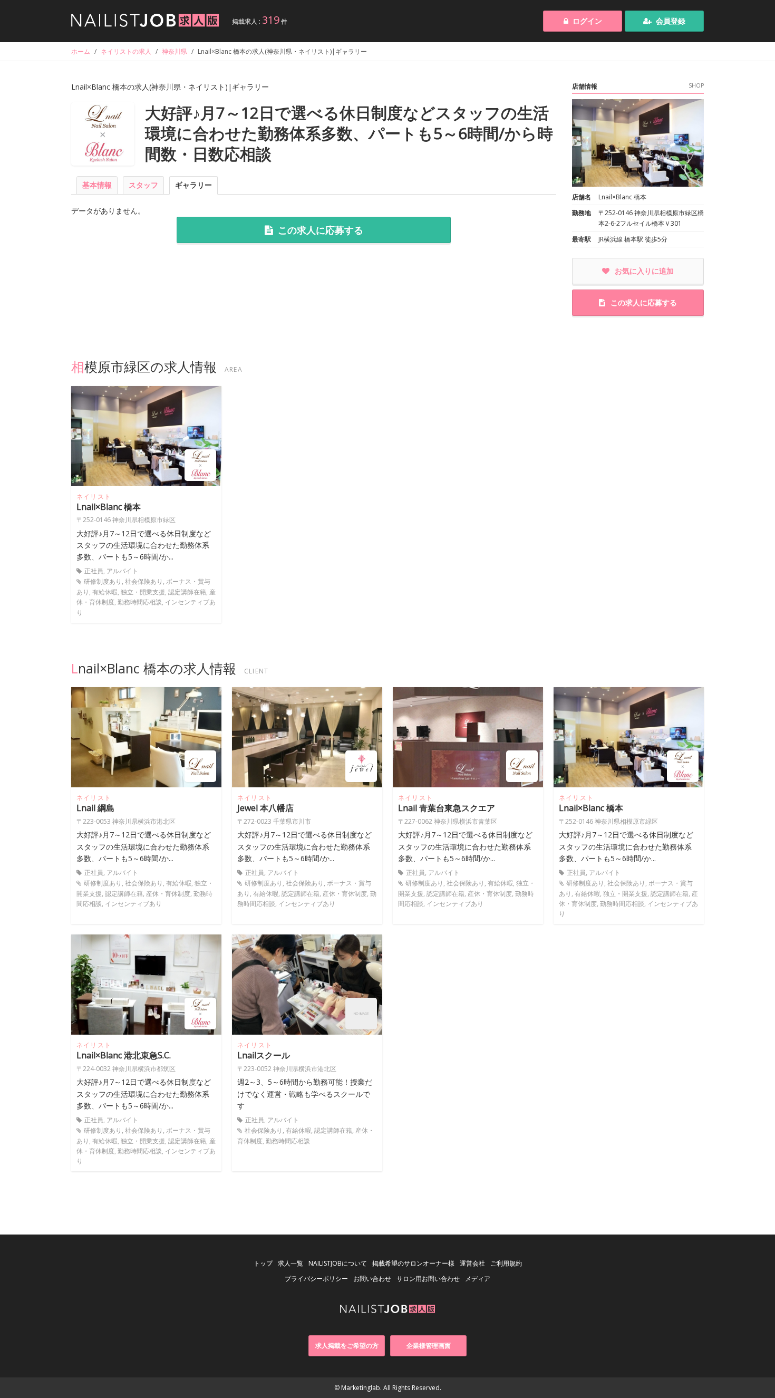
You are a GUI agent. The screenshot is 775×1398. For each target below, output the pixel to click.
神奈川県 (174, 51)
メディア (477, 1278)
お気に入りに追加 (644, 271)
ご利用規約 (506, 1263)
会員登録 (670, 21)
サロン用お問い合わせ (428, 1278)
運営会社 (472, 1263)
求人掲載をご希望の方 (347, 1345)
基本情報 (97, 185)
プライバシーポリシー (316, 1278)
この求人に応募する (320, 230)
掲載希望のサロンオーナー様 (413, 1263)
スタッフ (143, 185)
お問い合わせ (372, 1278)
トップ (263, 1263)
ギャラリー (193, 185)
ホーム (80, 51)
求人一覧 (290, 1263)
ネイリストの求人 (126, 51)
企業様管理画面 (428, 1345)
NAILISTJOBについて (337, 1263)
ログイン (587, 21)
